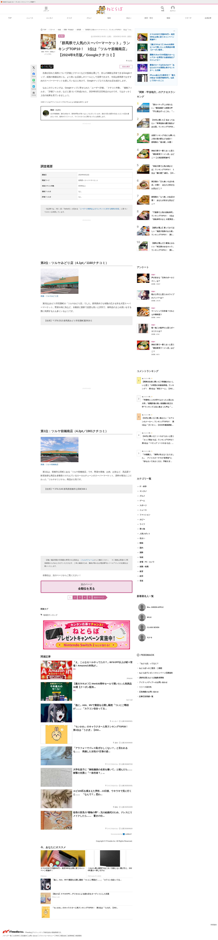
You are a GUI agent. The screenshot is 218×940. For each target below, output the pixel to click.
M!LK (149, 617)
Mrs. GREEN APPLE (155, 607)
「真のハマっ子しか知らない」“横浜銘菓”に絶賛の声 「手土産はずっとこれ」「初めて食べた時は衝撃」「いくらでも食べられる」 (162, 111)
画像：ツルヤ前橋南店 (49, 464)
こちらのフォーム (87, 560)
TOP (10, 18)
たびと (130, 61)
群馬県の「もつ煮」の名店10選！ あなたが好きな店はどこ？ (163, 200)
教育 (141, 571)
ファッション (145, 515)
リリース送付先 (144, 687)
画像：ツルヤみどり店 (49, 296)
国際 (141, 552)
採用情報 (71, 936)
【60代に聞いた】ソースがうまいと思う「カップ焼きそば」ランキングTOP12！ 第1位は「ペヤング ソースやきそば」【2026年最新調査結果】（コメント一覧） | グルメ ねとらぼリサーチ (159, 443)
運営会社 (63, 936)
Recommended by (116, 834)
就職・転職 (144, 567)
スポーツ (143, 505)
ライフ (142, 524)
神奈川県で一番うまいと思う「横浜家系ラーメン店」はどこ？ (162, 348)
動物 (168, 18)
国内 (141, 548)
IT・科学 (143, 486)
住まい (128, 18)
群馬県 (61, 36)
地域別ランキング (50, 615)
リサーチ (188, 18)
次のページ (99, 597)
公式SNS (16, 936)
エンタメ (49, 18)
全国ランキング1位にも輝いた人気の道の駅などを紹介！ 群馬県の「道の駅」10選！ (163, 138)
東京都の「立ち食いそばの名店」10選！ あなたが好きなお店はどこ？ (163, 184)
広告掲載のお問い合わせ (148, 692)
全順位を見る (86, 588)
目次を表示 (126, 67)
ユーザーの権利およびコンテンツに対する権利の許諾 (99, 209)
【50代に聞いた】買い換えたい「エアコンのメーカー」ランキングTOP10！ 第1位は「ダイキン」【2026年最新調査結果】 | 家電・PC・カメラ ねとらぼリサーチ (158, 425)
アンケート (143, 267)
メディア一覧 (7, 936)
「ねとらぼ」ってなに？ (148, 663)
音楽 (141, 581)
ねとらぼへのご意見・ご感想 (149, 668)
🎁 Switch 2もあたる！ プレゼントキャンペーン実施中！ (18, 2)
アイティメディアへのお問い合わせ (152, 682)
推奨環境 (78, 936)
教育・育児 (149, 18)
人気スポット (145, 534)
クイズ (69, 18)
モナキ (149, 637)
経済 (141, 576)
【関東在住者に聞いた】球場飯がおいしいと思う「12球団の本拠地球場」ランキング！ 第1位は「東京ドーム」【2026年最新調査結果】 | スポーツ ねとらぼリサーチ (158, 388)
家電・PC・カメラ (147, 562)
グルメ (89, 18)
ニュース (29, 18)
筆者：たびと (55, 110)
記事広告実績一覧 (145, 696)
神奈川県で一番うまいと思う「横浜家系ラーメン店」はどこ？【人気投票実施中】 (162, 154)
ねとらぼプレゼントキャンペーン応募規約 (155, 673)
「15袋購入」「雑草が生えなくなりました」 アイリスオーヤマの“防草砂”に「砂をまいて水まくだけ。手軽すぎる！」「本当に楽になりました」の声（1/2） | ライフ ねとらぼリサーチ (158, 461)
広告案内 (24, 936)
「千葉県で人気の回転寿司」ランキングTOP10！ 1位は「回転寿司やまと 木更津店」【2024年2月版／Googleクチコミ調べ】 (163, 219)
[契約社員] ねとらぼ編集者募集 (150, 678)
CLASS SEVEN (153, 627)
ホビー (142, 519)
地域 (109, 18)
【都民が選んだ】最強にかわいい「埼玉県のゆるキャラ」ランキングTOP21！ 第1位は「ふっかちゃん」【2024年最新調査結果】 (163, 250)
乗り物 (142, 529)
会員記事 (208, 18)
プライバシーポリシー (46, 936)
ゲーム (142, 501)
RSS (57, 936)
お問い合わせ (33, 936)
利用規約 (214, 925)
